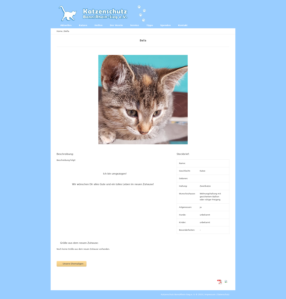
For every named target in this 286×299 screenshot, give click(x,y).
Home (59, 31)
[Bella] (143, 99)
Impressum (210, 294)
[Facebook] (210, 13)
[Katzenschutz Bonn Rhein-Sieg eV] (103, 13)
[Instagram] (216, 13)
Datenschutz (223, 294)
